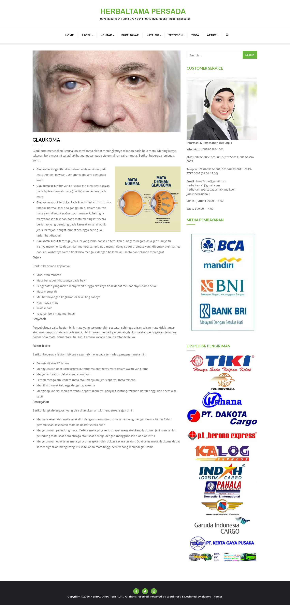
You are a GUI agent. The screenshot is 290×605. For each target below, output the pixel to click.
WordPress (174, 596)
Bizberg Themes (212, 596)
